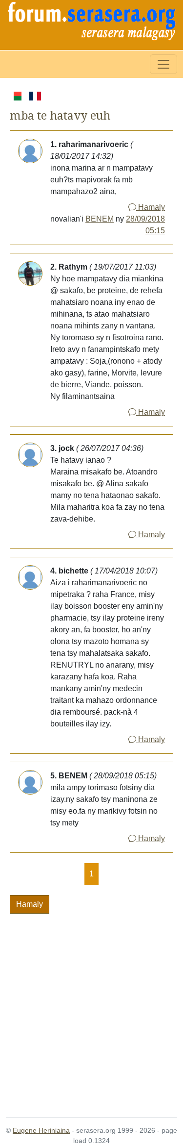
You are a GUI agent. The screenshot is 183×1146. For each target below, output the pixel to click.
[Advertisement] (91, 1009)
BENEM (99, 219)
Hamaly (150, 207)
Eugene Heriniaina (41, 1130)
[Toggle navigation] (163, 64)
